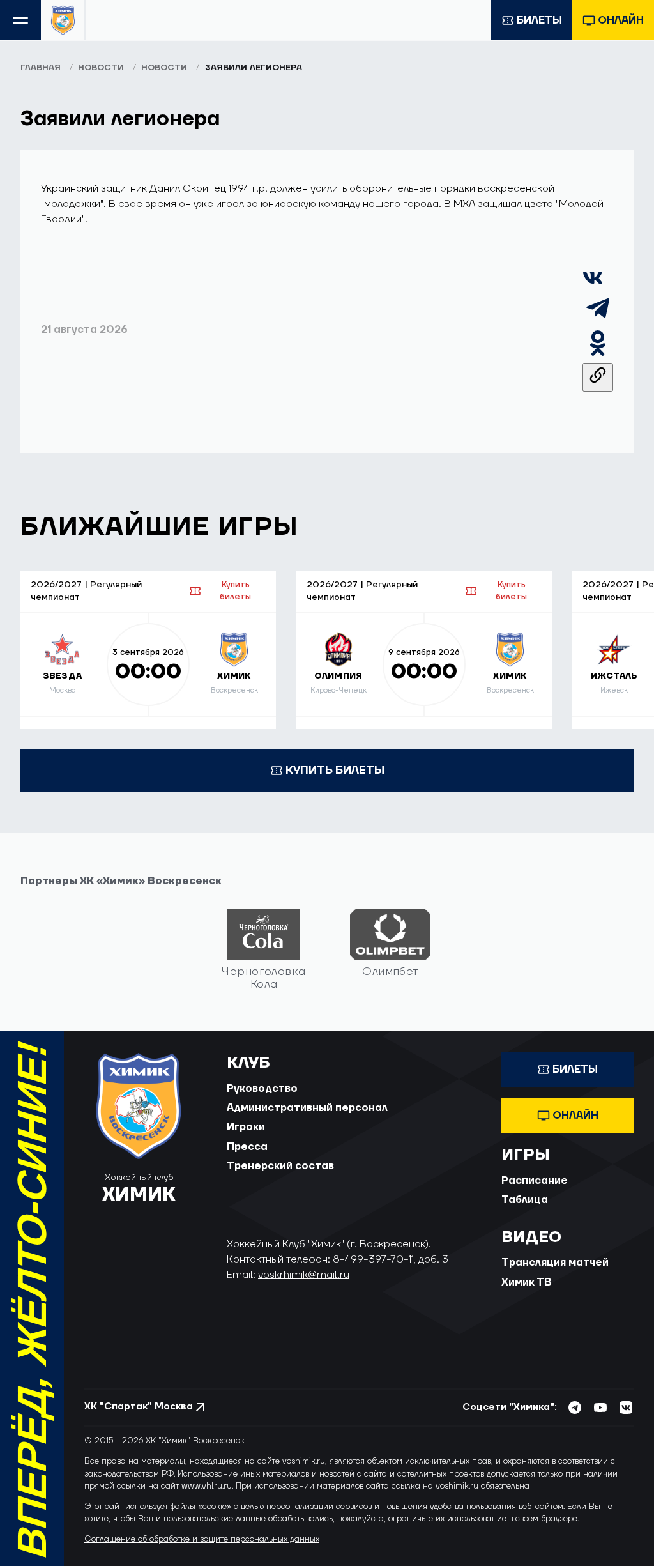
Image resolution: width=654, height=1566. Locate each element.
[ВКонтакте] (592, 285)
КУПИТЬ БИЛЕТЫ (334, 770)
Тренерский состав (280, 1166)
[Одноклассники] (597, 355)
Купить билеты (235, 591)
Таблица (524, 1200)
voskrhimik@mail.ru (303, 1274)
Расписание (534, 1180)
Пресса (247, 1146)
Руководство (262, 1088)
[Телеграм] (597, 320)
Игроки (246, 1127)
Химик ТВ (526, 1282)
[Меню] (20, 20)
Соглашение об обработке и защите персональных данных (201, 1539)
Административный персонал (307, 1108)
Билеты (539, 20)
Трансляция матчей (555, 1262)
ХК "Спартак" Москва (138, 1407)
